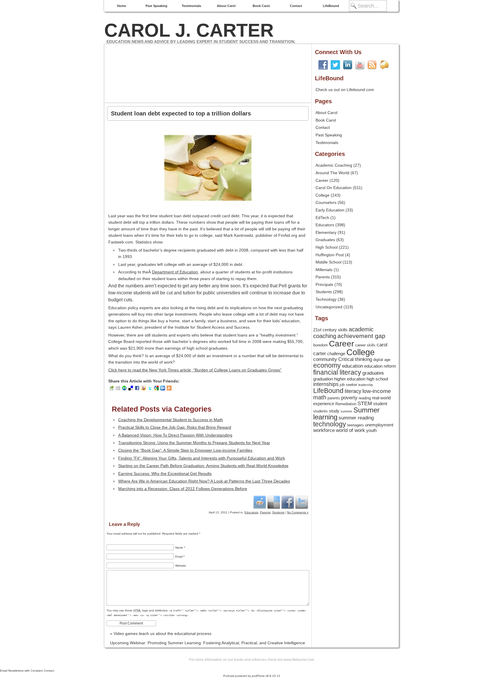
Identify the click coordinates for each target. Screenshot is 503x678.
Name (180, 547)
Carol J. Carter (189, 30)
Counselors (326, 202)
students (320, 411)
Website (180, 565)
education (352, 366)
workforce (324, 430)
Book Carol (261, 6)
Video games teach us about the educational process (160, 633)
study (334, 411)
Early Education (330, 210)
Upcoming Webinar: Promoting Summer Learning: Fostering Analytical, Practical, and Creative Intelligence (207, 643)
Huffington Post (330, 254)
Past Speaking (156, 6)
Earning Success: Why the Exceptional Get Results (165, 473)
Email (180, 556)
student (380, 403)
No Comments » (298, 512)
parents (333, 398)
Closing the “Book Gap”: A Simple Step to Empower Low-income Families (185, 450)
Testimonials (191, 6)
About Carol (226, 6)
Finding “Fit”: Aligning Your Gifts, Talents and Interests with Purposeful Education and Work (201, 458)
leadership (365, 385)
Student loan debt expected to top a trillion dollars (181, 113)
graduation (323, 379)
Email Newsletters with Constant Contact (27, 670)
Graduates (325, 239)
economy (327, 365)
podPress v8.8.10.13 (266, 675)
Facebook (288, 502)
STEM (364, 403)
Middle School (328, 262)
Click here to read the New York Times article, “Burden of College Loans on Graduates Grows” (194, 370)
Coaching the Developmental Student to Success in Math (170, 419)
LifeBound (331, 6)
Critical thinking (355, 359)
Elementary (326, 232)
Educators (251, 512)
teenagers (355, 425)
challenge (336, 353)
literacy (353, 391)
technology (329, 424)
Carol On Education (334, 187)
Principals (324, 284)
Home (121, 6)
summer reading (356, 417)
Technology (326, 299)
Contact (296, 6)
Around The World (332, 172)
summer (346, 411)
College (323, 195)
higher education (349, 379)
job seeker (348, 384)
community (325, 359)
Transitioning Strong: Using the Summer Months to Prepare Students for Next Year (194, 442)
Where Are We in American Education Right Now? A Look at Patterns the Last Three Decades (204, 481)
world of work (350, 430)
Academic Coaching (334, 165)
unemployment (379, 425)
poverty (349, 397)
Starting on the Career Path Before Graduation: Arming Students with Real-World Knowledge (203, 465)
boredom (320, 345)
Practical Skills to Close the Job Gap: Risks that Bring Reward (174, 427)
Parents (265, 512)
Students (278, 512)
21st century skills (330, 330)
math (319, 397)
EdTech (322, 217)
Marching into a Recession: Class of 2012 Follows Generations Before (182, 488)
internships (326, 384)
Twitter (302, 502)
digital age (381, 359)
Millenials (324, 269)
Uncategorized (329, 307)
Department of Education (175, 272)
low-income (376, 391)
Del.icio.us (274, 502)
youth (371, 430)
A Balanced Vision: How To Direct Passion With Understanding (175, 435)
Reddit (260, 502)
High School (327, 247)
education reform (380, 366)
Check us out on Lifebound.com (345, 89)
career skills (365, 345)
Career (322, 180)
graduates (373, 373)
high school (377, 379)
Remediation (345, 404)
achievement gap (361, 335)
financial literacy (337, 372)
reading (365, 398)
